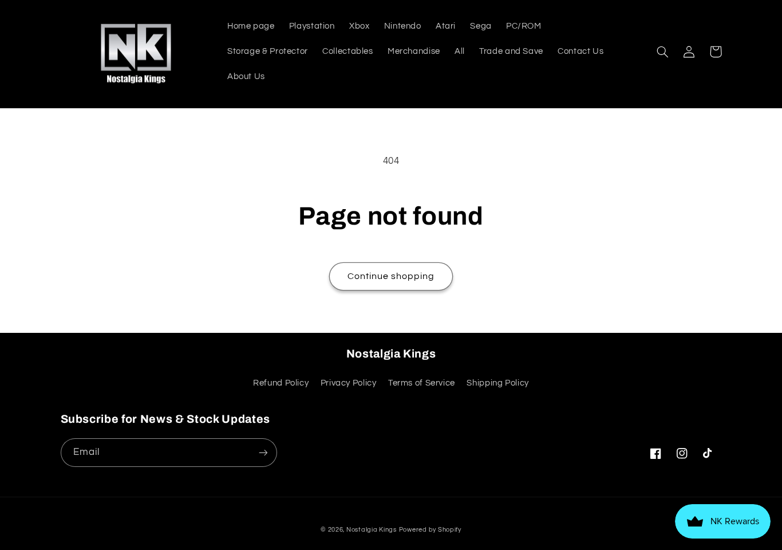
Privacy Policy (349, 383)
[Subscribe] (263, 452)
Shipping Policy (497, 383)
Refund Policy (281, 383)
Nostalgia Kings (371, 530)
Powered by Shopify (430, 530)
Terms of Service (421, 383)
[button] (663, 51)
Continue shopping (391, 276)
